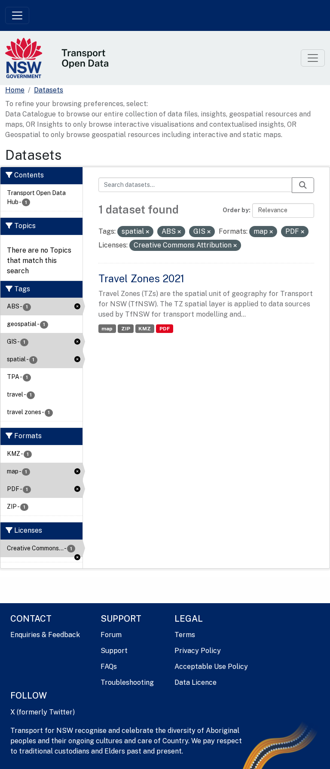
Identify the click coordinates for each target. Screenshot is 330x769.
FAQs (109, 666)
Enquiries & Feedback (45, 635)
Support (114, 651)
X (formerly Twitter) (42, 712)
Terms (184, 635)
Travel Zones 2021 (141, 278)
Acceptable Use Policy (211, 666)
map (107, 329)
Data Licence (195, 682)
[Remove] (147, 232)
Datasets (48, 90)
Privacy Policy (197, 651)
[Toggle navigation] (17, 15)
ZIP (125, 329)
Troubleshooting (127, 682)
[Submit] (303, 185)
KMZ (144, 329)
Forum (111, 635)
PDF (164, 329)
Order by (236, 210)
